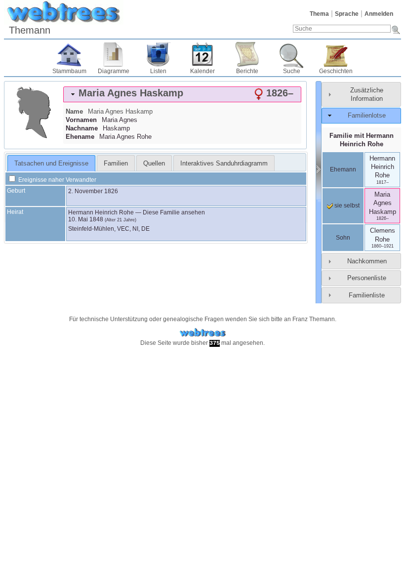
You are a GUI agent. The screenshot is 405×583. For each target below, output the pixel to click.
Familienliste (367, 295)
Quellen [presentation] (154, 163)
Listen (158, 71)
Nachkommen (367, 261)
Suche (291, 71)
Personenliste (366, 278)
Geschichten (336, 71)
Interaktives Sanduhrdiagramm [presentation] (224, 163)
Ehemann (343, 169)
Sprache (347, 13)
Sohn (343, 237)
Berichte (247, 71)
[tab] (182, 94)
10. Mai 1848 (85, 219)
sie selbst (346, 205)
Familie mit (361, 140)
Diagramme (113, 71)
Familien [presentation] (116, 163)
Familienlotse (367, 115)
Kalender (202, 71)
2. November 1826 (93, 191)
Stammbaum (69, 71)
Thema (319, 13)
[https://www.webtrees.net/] (202, 333)
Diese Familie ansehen (174, 212)
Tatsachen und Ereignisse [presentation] (51, 163)
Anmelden (378, 13)
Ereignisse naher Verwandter (56, 179)
